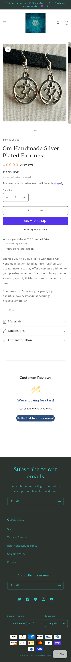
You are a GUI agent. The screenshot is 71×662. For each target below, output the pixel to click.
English (53, 623)
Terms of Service (17, 537)
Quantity (7, 190)
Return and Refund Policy (22, 545)
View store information (20, 248)
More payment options (35, 229)
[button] (5, 23)
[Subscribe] (60, 501)
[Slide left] (27, 131)
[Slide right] (44, 131)
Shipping (7, 177)
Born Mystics (31, 655)
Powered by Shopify (43, 655)
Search (11, 529)
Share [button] (10, 310)
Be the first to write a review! (35, 418)
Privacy (11, 562)
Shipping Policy (16, 554)
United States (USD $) (22, 623)
